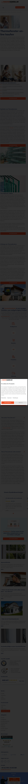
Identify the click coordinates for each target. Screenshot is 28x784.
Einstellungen (15, 397)
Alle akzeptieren (7, 402)
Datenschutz (3, 397)
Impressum (9, 397)
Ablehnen (21, 402)
